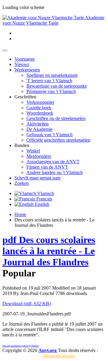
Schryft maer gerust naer (37, 177)
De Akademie (39, 129)
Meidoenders (38, 156)
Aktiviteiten (37, 123)
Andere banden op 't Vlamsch (54, 172)
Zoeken (21, 183)
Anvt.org (47, 350)
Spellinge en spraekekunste (52, 75)
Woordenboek (39, 113)
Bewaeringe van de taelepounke (56, 86)
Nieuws (21, 64)
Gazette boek (38, 107)
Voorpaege (24, 59)
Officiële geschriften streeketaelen (58, 140)
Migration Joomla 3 (20, 355)
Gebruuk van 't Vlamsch (49, 134)
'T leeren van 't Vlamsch (49, 80)
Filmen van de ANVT (47, 167)
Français (43, 198)
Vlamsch (45, 193)
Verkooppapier (40, 102)
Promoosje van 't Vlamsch (51, 91)
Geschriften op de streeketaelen (56, 118)
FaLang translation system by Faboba (20, 345)
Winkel (33, 150)
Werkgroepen (27, 69)
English (41, 204)
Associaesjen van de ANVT (53, 161)
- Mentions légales (57, 355)
